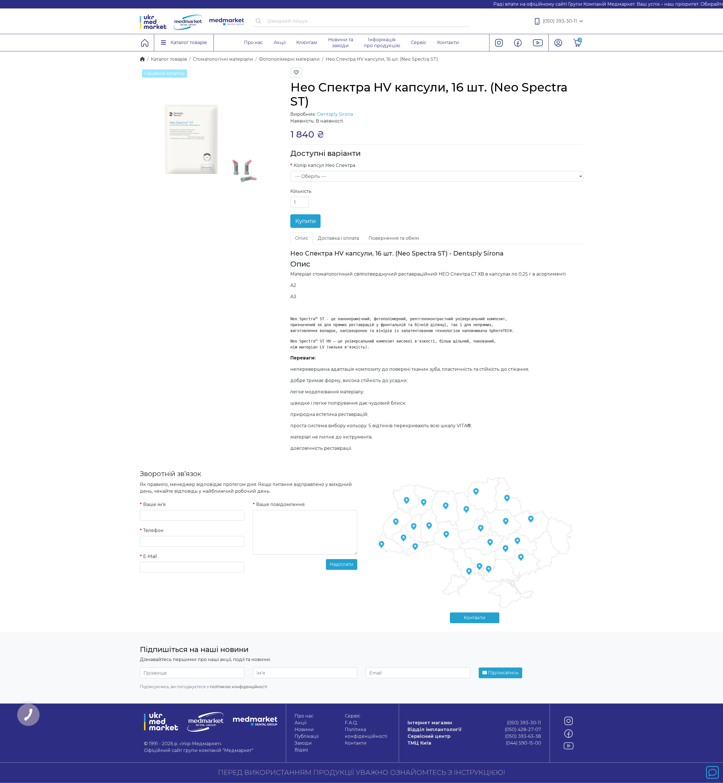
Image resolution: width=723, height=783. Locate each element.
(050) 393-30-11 (560, 21)
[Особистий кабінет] (558, 42)
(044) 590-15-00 (474, 743)
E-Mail (150, 556)
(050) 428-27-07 (474, 729)
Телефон (153, 530)
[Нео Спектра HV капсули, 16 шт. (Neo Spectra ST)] (211, 138)
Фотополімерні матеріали (289, 59)
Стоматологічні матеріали (223, 59)
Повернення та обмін (394, 238)
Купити (305, 221)
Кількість (301, 191)
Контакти (474, 617)
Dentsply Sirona (335, 114)
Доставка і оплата (338, 238)
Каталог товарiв (169, 59)
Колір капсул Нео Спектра (324, 165)
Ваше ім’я (154, 504)
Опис (301, 238)
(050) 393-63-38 (474, 736)
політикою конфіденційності (238, 686)
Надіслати (342, 564)
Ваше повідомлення (280, 504)
